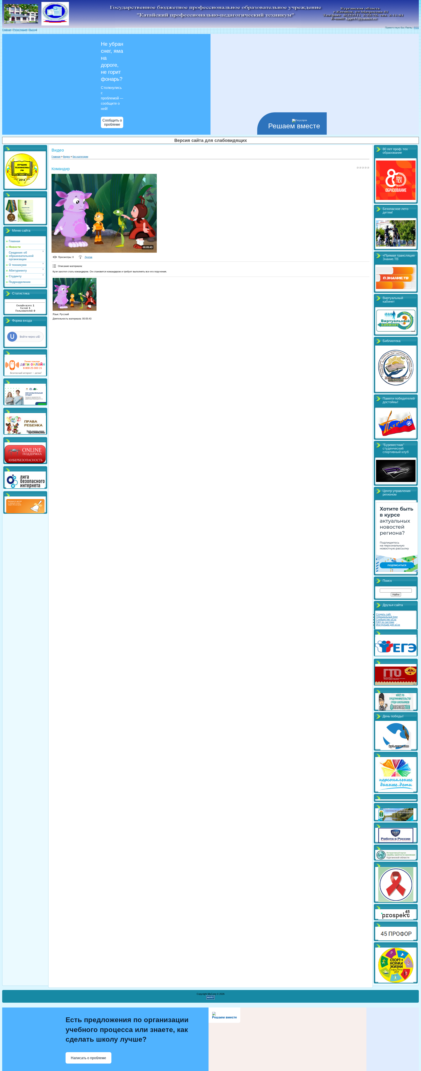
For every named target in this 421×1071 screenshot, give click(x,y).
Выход (32, 29)
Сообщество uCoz (386, 619)
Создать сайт (383, 614)
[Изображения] (74, 294)
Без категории (80, 156)
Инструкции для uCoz (388, 624)
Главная (6, 29)
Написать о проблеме (88, 1058)
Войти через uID (30, 336)
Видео (66, 156)
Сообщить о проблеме (112, 122)
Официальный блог (387, 617)
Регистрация (20, 29)
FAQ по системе (385, 622)
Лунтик (88, 257)
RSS (416, 27)
